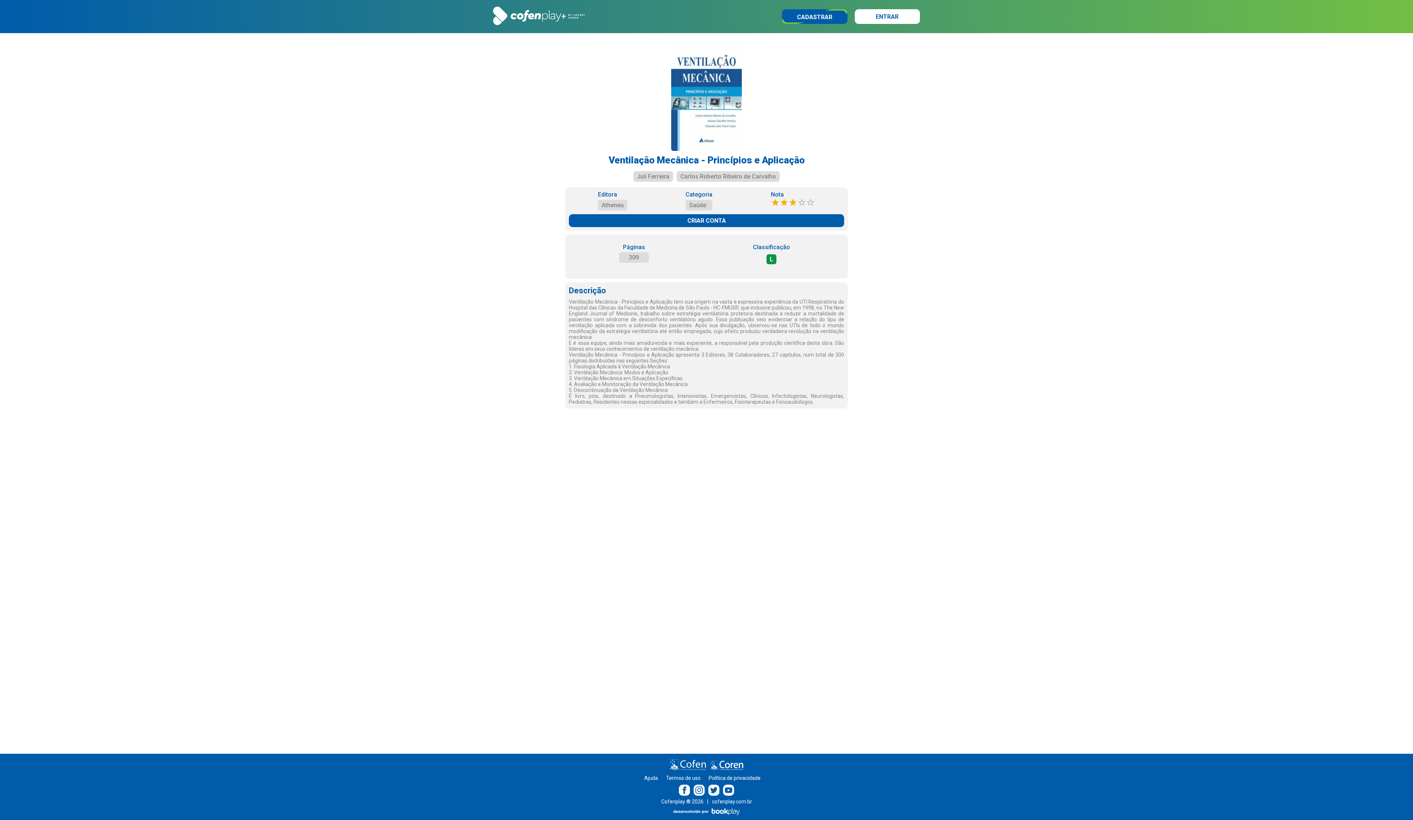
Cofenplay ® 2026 (682, 802)
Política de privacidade (735, 778)
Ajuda (651, 778)
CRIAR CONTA (706, 220)
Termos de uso (683, 778)
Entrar (887, 16)
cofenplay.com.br (732, 802)
